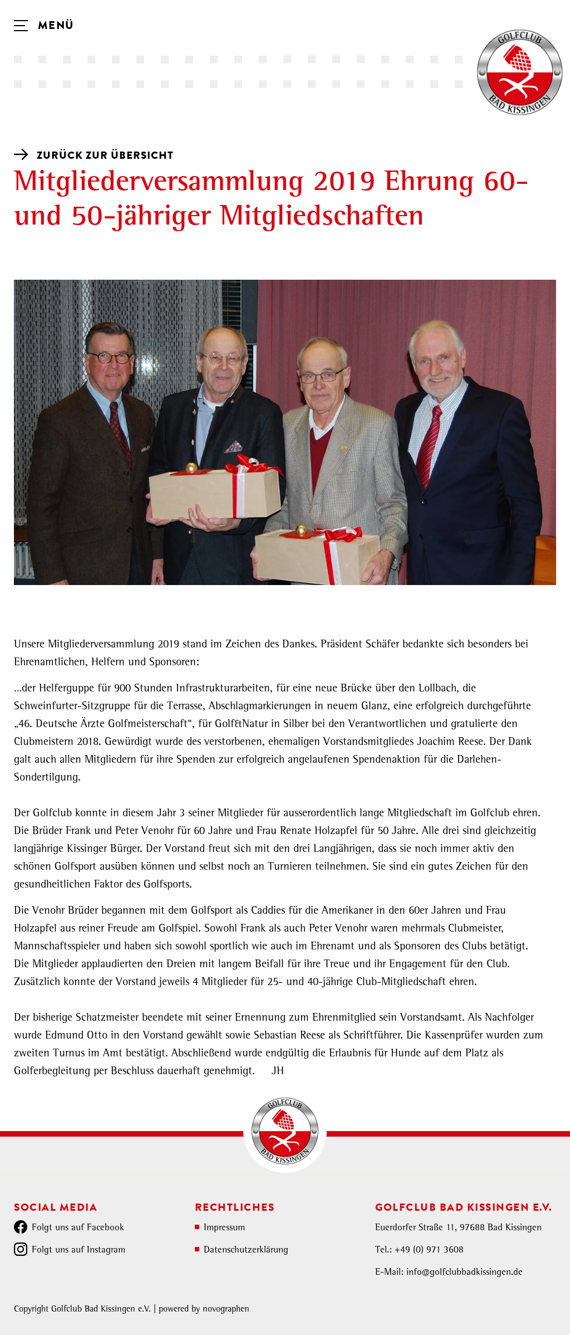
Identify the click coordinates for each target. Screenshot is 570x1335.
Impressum (224, 1228)
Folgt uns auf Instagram (78, 1250)
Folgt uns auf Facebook (78, 1228)
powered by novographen (204, 1309)
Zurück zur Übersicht (105, 155)
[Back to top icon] (516, 1312)
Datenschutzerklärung (246, 1250)
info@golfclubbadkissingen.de (464, 1273)
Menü (54, 25)
